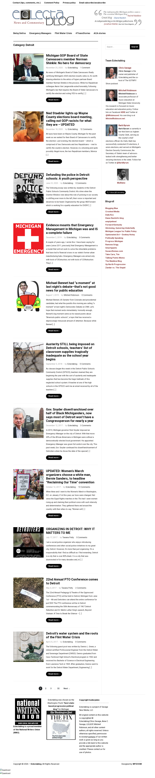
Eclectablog (73, 68)
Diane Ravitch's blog (114, 218)
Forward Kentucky (113, 225)
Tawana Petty (68, 537)
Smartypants (111, 248)
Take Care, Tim (112, 254)
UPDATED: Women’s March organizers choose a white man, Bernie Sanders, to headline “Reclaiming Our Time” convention (70, 476)
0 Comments (81, 183)
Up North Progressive (115, 264)
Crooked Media (112, 211)
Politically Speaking (114, 238)
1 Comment (85, 68)
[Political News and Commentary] (43, 17)
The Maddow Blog (113, 261)
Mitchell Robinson (71, 295)
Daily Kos (109, 215)
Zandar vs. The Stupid (115, 267)
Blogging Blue (111, 208)
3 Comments (85, 425)
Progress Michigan (114, 241)
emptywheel (110, 221)
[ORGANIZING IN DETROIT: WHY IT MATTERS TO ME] (28, 542)
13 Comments (84, 487)
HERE (123, 112)
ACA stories (100, 33)
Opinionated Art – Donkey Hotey (120, 234)
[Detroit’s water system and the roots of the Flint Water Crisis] (28, 646)
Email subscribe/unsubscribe (92, 3)
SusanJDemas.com (114, 251)
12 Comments (86, 129)
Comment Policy (51, 3)
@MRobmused (112, 115)
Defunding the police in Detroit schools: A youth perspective (67, 176)
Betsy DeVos (19, 33)
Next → (67, 688)
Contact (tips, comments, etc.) (27, 3)
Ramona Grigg (111, 244)
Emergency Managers (40, 33)
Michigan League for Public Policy (120, 231)
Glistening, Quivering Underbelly (120, 228)
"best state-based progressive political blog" (61, 706)
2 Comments (80, 588)
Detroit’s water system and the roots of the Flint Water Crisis (72, 635)
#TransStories (83, 33)
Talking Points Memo (115, 258)
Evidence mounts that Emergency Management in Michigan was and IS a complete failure (72, 228)
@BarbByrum (123, 163)
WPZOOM (137, 764)
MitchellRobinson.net (115, 118)
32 (58, 688)
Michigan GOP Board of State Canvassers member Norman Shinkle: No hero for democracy (68, 59)
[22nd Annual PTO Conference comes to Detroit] (28, 593)
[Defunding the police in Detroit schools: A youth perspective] (28, 188)
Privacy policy (69, 3)
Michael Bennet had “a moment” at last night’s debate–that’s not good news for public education (71, 286)
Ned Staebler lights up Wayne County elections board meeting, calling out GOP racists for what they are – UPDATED (69, 118)
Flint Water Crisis (63, 33)
